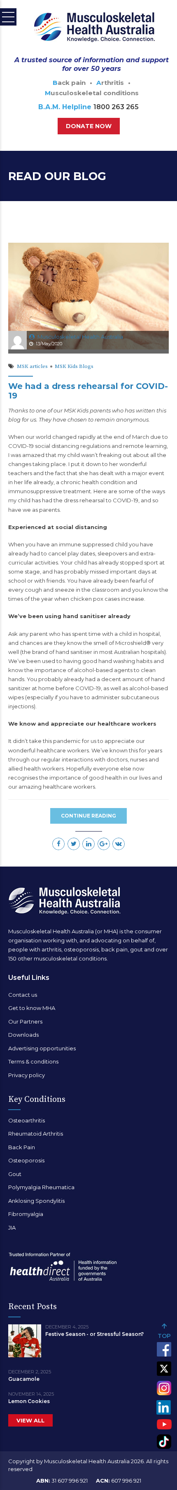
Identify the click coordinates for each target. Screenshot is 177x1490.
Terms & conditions (33, 1061)
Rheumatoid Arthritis (35, 1133)
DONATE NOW (89, 126)
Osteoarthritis (26, 1120)
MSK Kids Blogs (74, 366)
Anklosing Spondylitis (36, 1200)
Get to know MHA (31, 1008)
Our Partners (25, 1021)
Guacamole (24, 1379)
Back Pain (21, 1147)
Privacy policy (26, 1075)
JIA (12, 1227)
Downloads (23, 1034)
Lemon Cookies (29, 1401)
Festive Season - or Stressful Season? (94, 1334)
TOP (164, 1336)
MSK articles (32, 366)
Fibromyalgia (25, 1214)
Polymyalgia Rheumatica (41, 1187)
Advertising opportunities (42, 1048)
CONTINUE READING (88, 816)
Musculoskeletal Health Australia (80, 336)
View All (30, 1420)
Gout (14, 1174)
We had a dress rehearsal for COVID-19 (88, 391)
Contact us (22, 994)
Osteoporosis (26, 1160)
